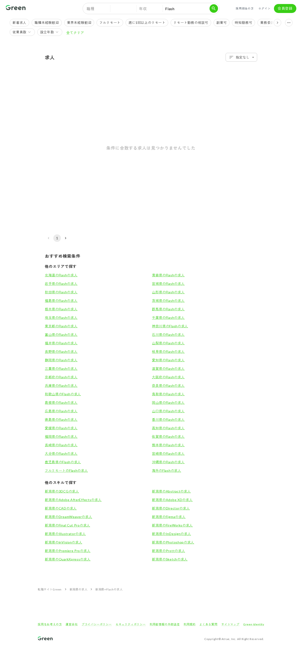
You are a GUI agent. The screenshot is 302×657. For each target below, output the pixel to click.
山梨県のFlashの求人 (168, 343)
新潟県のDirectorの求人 (171, 508)
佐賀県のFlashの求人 (168, 436)
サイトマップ (230, 624)
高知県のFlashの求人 (168, 428)
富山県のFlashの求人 (61, 335)
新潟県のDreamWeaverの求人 (68, 517)
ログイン (264, 8)
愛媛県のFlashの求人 (61, 428)
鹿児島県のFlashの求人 (63, 462)
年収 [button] (143, 8)
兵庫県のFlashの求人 (61, 385)
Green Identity (253, 624)
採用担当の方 (245, 8)
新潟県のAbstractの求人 (171, 491)
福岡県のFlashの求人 (61, 436)
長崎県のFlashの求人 (61, 445)
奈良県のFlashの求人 (168, 385)
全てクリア (75, 32)
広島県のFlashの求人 (61, 411)
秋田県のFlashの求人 (61, 292)
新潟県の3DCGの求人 (62, 491)
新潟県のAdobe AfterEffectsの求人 (73, 500)
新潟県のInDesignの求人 (171, 534)
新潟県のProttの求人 (168, 551)
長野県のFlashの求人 (61, 352)
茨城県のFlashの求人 (168, 301)
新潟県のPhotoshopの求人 (173, 542)
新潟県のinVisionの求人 (63, 542)
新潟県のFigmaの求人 (168, 517)
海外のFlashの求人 (166, 470)
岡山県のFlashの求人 (168, 402)
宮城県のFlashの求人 (168, 284)
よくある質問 (208, 624)
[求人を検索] (214, 8)
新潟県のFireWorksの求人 (172, 525)
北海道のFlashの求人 (61, 275)
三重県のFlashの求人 (61, 368)
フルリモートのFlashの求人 (66, 470)
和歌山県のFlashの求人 (63, 394)
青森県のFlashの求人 (168, 275)
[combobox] (241, 57)
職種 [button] (91, 8)
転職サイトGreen (50, 589)
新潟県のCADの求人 (61, 508)
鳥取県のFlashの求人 (168, 394)
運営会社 (72, 624)
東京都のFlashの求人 (61, 326)
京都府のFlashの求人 (61, 377)
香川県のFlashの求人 (168, 419)
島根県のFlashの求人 (61, 402)
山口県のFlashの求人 (168, 411)
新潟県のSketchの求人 (170, 559)
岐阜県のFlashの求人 (168, 352)
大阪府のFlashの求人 (168, 377)
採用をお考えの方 (50, 624)
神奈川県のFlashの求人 (170, 326)
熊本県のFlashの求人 (168, 445)
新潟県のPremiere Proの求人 (67, 551)
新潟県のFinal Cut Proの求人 (67, 525)
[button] (123, 8)
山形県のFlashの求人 (168, 292)
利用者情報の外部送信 (165, 624)
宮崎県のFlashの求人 (168, 453)
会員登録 (285, 8)
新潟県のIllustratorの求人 (65, 534)
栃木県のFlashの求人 (61, 309)
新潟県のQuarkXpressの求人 (68, 559)
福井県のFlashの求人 (61, 343)
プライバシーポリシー (97, 624)
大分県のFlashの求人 (61, 453)
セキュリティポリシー (131, 624)
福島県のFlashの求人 (61, 301)
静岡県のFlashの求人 (61, 360)
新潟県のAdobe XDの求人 (172, 500)
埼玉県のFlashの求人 (61, 318)
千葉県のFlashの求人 (168, 318)
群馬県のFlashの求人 (168, 309)
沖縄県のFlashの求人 (168, 462)
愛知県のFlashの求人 (168, 360)
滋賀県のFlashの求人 (168, 368)
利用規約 (190, 624)
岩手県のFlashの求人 (61, 284)
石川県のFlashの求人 (168, 335)
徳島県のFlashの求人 (61, 419)
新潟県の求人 (79, 589)
